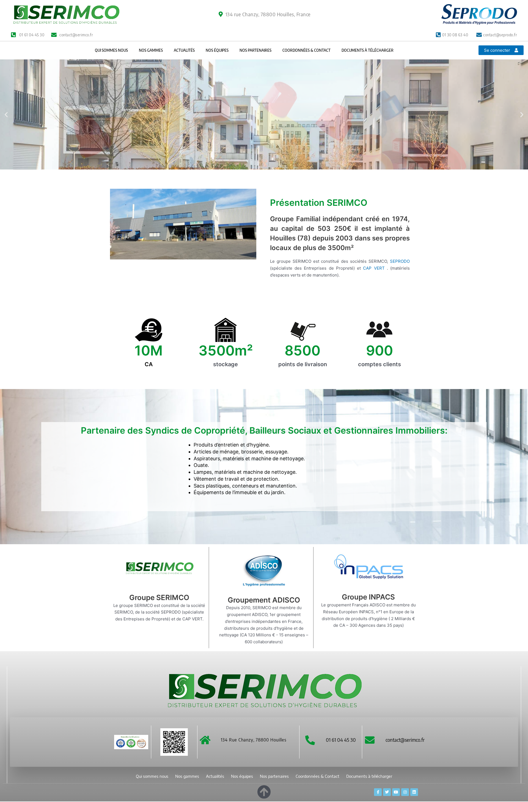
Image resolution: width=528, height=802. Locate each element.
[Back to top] (264, 791)
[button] (6, 114)
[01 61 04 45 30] (310, 740)
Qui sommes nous (111, 50)
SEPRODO (400, 261)
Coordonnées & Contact (306, 50)
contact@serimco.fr (405, 740)
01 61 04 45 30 (341, 740)
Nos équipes (217, 50)
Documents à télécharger (368, 50)
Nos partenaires (255, 50)
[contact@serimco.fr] (370, 740)
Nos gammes (151, 50)
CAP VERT (375, 268)
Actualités (184, 50)
